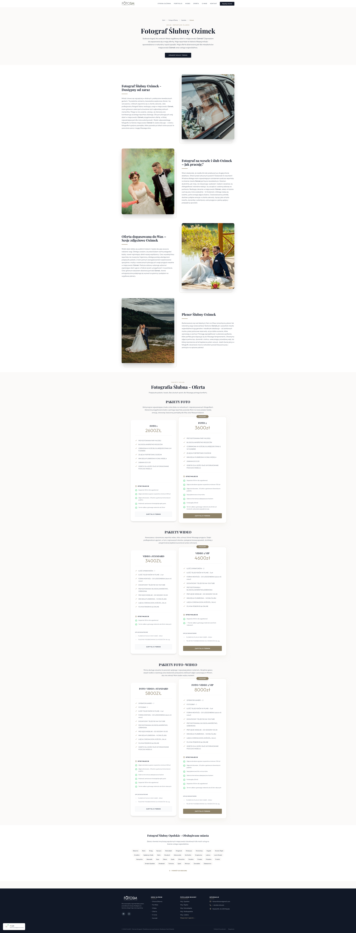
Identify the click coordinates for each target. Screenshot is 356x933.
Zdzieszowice (207, 863)
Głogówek (179, 851)
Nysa (157, 859)
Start (163, 20)
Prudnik (217, 859)
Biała (143, 851)
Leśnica (208, 855)
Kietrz (158, 855)
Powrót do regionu (179, 871)
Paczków (191, 859)
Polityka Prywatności (220, 929)
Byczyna (158, 851)
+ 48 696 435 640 (218, 905)
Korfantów (188, 855)
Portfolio (178, 3)
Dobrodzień (168, 851)
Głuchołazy (199, 851)
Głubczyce (189, 851)
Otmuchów (181, 859)
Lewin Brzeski (218, 855)
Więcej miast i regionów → (187, 918)
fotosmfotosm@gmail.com (221, 901)
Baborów (135, 851)
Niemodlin (149, 859)
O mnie (204, 3)
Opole (172, 859)
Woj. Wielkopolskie (186, 911)
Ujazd (179, 863)
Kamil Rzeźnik (170, 929)
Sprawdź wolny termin (178, 55)
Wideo (187, 3)
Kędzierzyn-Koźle (148, 855)
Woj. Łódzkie (184, 915)
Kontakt (213, 3)
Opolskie (183, 20)
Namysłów (139, 859)
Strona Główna (164, 3)
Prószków (208, 859)
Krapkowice (198, 855)
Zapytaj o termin (227, 4)
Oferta (196, 3)
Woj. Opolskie (184, 901)
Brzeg (151, 851)
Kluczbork (167, 855)
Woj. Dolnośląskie (186, 908)
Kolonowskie (177, 855)
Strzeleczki (162, 863)
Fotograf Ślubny (173, 20)
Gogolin (209, 851)
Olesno (165, 859)
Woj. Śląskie (184, 905)
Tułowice (171, 863)
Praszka (199, 859)
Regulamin (231, 929)
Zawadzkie (197, 863)
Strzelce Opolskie (150, 863)
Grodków (137, 855)
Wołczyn (187, 863)
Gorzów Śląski (219, 851)
